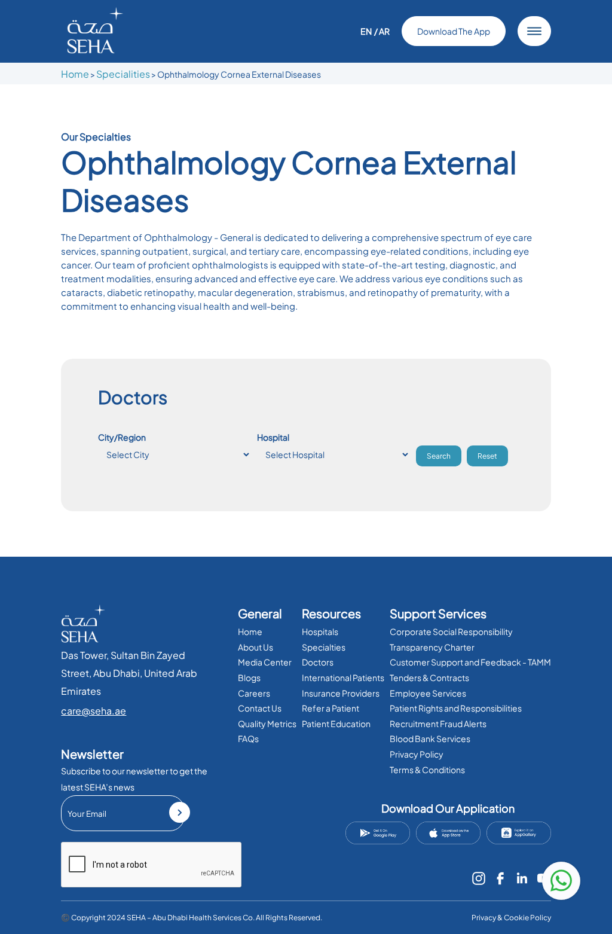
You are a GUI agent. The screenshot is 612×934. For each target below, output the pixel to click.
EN (366, 31)
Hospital (273, 437)
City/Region (122, 437)
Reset (487, 455)
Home (75, 74)
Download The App (453, 31)
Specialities (123, 74)
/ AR (382, 31)
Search (439, 455)
